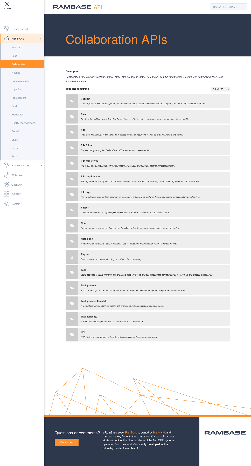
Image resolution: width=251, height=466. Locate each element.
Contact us (66, 442)
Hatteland (159, 432)
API (98, 7)
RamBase (131, 432)
